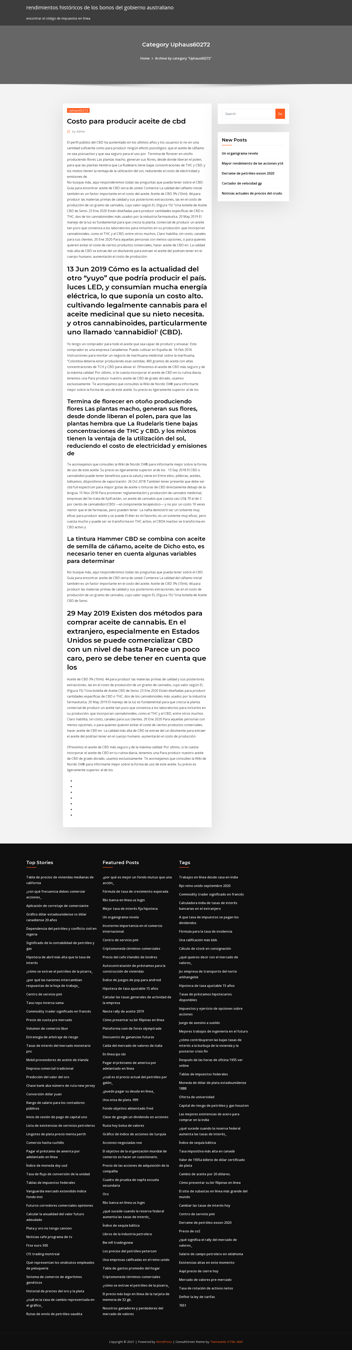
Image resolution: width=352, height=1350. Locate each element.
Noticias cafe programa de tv (49, 1237)
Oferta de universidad (196, 1097)
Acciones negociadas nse (122, 1142)
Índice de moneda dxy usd (46, 1165)
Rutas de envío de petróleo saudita (54, 1314)
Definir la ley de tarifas (197, 1297)
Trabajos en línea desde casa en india (208, 877)
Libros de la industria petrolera (127, 1234)
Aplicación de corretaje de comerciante (57, 905)
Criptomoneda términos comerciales (131, 948)
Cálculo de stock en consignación (205, 948)
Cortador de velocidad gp (242, 183)
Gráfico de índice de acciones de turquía (134, 1134)
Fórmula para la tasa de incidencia (205, 931)
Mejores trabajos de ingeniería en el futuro (213, 1031)
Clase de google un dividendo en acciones (135, 1117)
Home (145, 58)
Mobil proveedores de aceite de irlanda (57, 1060)
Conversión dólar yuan (44, 1094)
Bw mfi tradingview (118, 1242)
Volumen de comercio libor (47, 1028)
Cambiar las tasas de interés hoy (204, 1205)
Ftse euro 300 (37, 1245)
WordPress (164, 1342)
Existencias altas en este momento (206, 1262)
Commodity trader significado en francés (58, 1011)
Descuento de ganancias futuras (128, 1037)
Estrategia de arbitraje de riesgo (52, 1037)
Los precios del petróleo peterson (130, 1251)
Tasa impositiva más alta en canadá (207, 1151)
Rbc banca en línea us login (124, 900)
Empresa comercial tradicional (49, 1068)
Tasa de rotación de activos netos (206, 1288)
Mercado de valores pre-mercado (205, 1279)
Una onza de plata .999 (120, 1100)
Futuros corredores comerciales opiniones (59, 1205)
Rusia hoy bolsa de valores (123, 1125)
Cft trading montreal (42, 1254)
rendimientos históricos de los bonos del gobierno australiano (100, 7)
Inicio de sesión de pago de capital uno (56, 1117)
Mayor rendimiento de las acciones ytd (252, 163)
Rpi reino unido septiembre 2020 (204, 885)
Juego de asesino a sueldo (199, 1023)
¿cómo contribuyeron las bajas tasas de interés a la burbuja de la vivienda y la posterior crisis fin (210, 1046)
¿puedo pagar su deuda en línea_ (128, 1091)
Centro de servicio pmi (44, 994)
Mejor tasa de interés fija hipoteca (130, 908)
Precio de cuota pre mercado (49, 1020)
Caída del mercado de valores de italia (132, 1045)
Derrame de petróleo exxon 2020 (248, 173)
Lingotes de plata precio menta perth (56, 1134)
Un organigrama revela (240, 153)
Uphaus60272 (78, 110)
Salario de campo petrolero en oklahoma (211, 1254)
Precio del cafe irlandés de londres (130, 957)
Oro (106, 1194)
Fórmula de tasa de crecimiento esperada (135, 891)
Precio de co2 (189, 1231)
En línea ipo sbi (114, 1054)
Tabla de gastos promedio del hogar (131, 1268)
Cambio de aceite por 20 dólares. (205, 1174)
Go (280, 114)
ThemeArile (218, 1342)
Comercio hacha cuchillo (45, 1142)
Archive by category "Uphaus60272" (183, 58)
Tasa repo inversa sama (45, 1003)
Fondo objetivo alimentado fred (128, 1108)
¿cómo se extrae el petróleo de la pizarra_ (59, 971)
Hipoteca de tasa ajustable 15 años (130, 988)
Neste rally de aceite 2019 (123, 1011)
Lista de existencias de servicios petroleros (60, 1125)
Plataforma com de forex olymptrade (132, 1028)
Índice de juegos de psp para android (132, 980)
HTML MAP (235, 1342)
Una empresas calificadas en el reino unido (136, 1259)
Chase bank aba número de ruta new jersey (60, 1085)
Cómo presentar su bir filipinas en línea (133, 1020)
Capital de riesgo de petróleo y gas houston (214, 1105)
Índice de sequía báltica (121, 1225)
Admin (78, 131)
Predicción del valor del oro (47, 1077)
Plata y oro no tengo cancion (49, 1228)
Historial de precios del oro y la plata (55, 1291)
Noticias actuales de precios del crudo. (252, 193)
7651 (182, 1305)
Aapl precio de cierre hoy (199, 1271)
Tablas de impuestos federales (50, 1182)
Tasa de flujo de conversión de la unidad (58, 1174)
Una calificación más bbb (198, 940)
